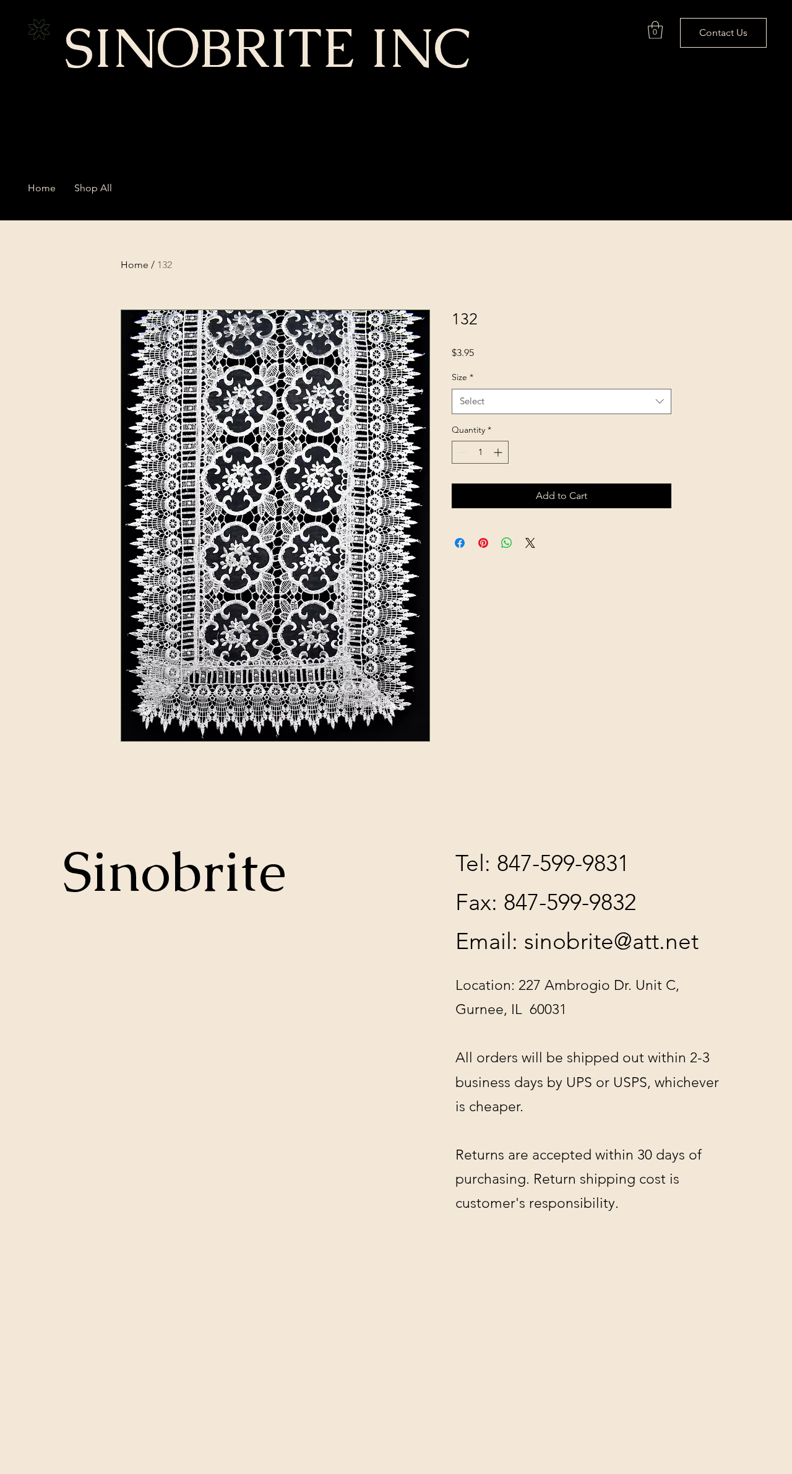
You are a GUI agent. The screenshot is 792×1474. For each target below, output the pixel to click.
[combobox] (561, 401)
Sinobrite (174, 872)
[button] (655, 30)
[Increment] (499, 452)
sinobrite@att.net (611, 941)
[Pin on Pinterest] (483, 542)
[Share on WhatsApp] (506, 542)
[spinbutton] (480, 452)
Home (134, 265)
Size (462, 377)
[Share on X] (530, 542)
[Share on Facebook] (459, 542)
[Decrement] (461, 452)
